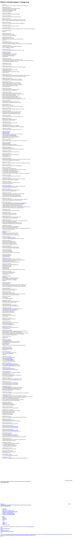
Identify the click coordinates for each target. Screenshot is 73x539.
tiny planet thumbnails (9, 359)
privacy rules (8, 452)
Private (11, 250)
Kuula (7, 535)
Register (11, 534)
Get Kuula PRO (7, 534)
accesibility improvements (9, 364)
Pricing (4, 535)
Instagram (13, 514)
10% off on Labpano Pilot (10, 363)
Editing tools (5, 264)
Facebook (12, 510)
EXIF (9, 392)
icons (16, 417)
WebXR (4, 337)
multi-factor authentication (13, 426)
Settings (45, 534)
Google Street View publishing (12, 434)
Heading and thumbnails (11, 237)
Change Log (5, 518)
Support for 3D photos (6, 143)
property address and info (13, 430)
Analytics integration (6, 256)
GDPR (4, 523)
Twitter (11, 512)
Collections (70, 534)
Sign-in (14, 534)
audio (12, 417)
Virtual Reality (17, 535)
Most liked (66, 534)
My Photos (38, 534)
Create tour (2, 530)
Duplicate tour (5, 276)
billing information (8, 387)
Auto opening (5, 403)
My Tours (41, 534)
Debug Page (5, 519)
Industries (26, 535)
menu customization (8, 368)
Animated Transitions (6, 132)
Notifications (20, 534)
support (17, 389)
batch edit (15, 378)
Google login (9, 433)
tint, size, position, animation (15, 372)
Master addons (5, 309)
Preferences (48, 534)
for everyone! (15, 382)
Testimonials (22, 535)
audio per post (7, 283)
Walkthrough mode (6, 133)
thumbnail (10, 324)
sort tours (8, 352)
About (1, 535)
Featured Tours (61, 534)
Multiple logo (5, 301)
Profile (35, 534)
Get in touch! (5, 508)
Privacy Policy (5, 522)
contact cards (9, 340)
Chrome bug (30, 43)
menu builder (10, 455)
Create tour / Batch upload (7, 186)
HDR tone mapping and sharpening (11, 308)
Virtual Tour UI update (6, 52)
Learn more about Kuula (4, 482)
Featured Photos (56, 534)
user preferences (11, 360)
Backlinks (13, 357)
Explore (52, 534)
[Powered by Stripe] (6, 524)
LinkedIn (12, 513)
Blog (3, 516)
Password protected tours (7, 255)
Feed (17, 534)
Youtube (16, 511)
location (6, 328)
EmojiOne (32, 526)
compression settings (8, 358)
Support (4, 517)
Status (4, 520)
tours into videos (11, 458)
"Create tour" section (12, 451)
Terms (4, 521)
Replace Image (7, 122)
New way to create (6, 331)
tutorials (8, 388)
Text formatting (5, 341)
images (10, 417)
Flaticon (28, 526)
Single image (6, 530)
